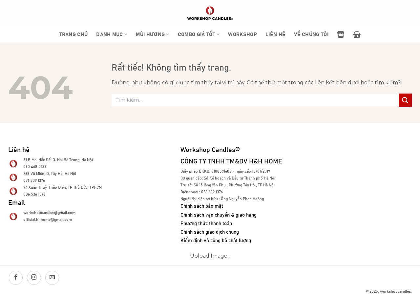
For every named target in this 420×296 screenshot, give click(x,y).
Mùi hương (150, 34)
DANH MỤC (109, 34)
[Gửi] (405, 100)
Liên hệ (275, 34)
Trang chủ (73, 34)
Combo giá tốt (196, 34)
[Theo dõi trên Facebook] (16, 278)
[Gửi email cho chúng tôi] (52, 278)
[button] (357, 34)
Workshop (242, 34)
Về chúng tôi (311, 34)
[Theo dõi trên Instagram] (34, 278)
